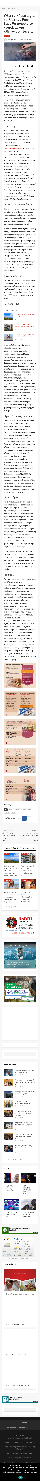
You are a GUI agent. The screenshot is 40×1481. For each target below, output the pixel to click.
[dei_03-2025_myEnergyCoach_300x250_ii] (20, 955)
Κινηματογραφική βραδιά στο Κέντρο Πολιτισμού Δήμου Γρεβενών (24, 1113)
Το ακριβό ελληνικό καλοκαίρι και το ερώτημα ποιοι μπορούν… (25, 336)
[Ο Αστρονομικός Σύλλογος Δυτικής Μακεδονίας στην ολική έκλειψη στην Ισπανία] (8, 1136)
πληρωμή (7, 812)
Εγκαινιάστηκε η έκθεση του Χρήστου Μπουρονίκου (24, 1102)
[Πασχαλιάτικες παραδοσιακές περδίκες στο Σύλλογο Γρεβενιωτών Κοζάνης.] (20, 1280)
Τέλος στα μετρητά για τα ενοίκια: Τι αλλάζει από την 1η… (25, 326)
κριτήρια (30, 809)
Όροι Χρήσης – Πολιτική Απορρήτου (20, 1428)
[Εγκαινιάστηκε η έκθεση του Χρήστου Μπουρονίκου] (8, 1103)
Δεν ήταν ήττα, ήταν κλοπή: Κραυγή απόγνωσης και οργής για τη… (25, 1148)
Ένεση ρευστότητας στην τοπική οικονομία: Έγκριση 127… (25, 1093)
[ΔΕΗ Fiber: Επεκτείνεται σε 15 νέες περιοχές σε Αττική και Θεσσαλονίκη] (28, 884)
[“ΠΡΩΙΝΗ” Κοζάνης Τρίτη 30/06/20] (20, 1371)
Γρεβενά (25, 1422)
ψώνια (13, 812)
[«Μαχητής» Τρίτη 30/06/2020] (20, 1310)
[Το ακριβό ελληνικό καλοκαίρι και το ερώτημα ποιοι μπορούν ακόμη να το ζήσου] (8, 337)
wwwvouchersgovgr (12, 148)
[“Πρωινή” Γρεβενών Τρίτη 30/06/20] (20, 1341)
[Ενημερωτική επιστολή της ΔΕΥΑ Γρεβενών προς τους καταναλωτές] (8, 1125)
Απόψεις (7, 880)
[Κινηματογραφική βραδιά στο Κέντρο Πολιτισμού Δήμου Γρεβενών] (8, 1113)
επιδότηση (23, 809)
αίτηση (10, 809)
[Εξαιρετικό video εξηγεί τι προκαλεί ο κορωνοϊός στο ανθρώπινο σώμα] (11, 1204)
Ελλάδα (7, 36)
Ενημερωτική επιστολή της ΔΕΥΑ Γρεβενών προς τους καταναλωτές (23, 1125)
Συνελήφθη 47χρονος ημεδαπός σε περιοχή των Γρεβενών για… (25, 1071)
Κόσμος (15, 1422)
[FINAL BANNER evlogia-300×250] (20, 989)
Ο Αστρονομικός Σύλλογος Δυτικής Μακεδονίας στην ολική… (23, 1136)
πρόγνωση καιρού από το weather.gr (18, 1258)
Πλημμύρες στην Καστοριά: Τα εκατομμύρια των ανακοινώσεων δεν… (25, 1082)
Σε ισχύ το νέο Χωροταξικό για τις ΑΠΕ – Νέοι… (24, 315)
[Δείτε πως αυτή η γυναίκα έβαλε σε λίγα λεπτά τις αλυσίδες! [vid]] (28, 1204)
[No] (37, 1472)
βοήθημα (17, 809)
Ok (21, 1478)
